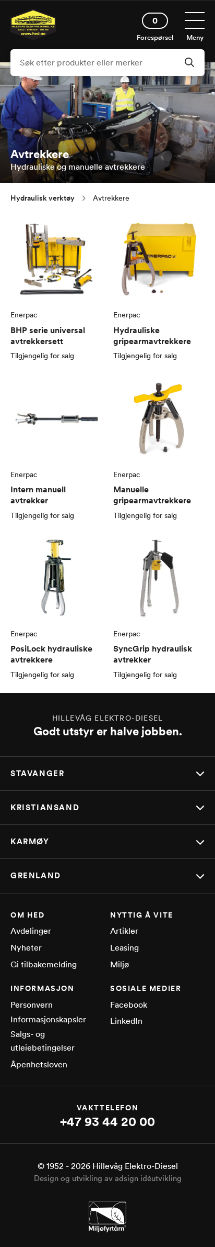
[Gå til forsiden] (33, 37)
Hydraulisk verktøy (42, 197)
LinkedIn (126, 1021)
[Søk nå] (189, 63)
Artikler (124, 931)
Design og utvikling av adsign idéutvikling (108, 1178)
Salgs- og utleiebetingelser (42, 1041)
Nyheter (26, 948)
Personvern (31, 1005)
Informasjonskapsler (48, 1019)
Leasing (124, 948)
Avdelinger (30, 931)
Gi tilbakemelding (43, 964)
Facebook (128, 1005)
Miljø (119, 964)
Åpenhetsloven (38, 1064)
